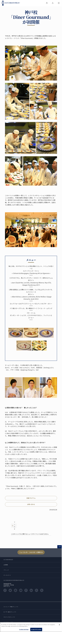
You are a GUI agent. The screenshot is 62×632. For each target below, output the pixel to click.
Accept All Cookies (36, 629)
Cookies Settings (23, 629)
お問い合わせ (31, 504)
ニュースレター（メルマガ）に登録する (31, 552)
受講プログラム (31, 498)
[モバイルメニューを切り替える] (59, 3)
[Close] (59, 625)
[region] (31, 627)
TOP (60, 546)
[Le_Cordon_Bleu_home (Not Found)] (10, 3)
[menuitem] (47, 3)
